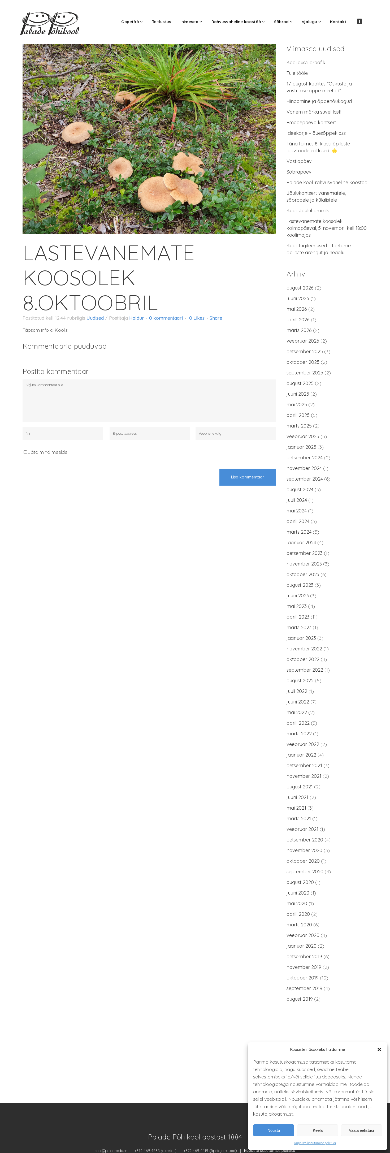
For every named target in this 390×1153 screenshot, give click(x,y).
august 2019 (300, 999)
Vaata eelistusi (361, 1130)
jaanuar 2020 (302, 946)
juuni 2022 (298, 702)
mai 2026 (297, 309)
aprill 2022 (298, 723)
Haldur (136, 318)
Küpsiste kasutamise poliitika (315, 1143)
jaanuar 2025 (301, 447)
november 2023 (304, 564)
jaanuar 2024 (301, 542)
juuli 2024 (297, 500)
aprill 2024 (298, 521)
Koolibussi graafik (306, 62)
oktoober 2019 (303, 978)
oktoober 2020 (303, 861)
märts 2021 (299, 818)
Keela (318, 1130)
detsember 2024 (305, 458)
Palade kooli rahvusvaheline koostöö (327, 182)
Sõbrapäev (299, 172)
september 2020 (305, 872)
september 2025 (305, 373)
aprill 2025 (298, 415)
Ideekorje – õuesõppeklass (316, 133)
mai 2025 (297, 404)
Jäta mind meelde (47, 452)
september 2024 (305, 479)
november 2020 (304, 850)
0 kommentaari (166, 318)
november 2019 (304, 967)
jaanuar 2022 (301, 755)
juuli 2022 (297, 691)
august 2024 (300, 489)
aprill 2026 (298, 320)
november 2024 (304, 468)
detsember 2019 (304, 956)
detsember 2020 (305, 840)
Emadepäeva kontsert (311, 122)
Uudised (95, 318)
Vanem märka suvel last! (314, 112)
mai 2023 (297, 606)
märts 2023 (299, 627)
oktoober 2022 (303, 659)
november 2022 (304, 649)
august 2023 (300, 585)
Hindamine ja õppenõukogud (319, 101)
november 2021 (304, 776)
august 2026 (300, 288)
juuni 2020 (298, 893)
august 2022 (300, 680)
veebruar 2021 (302, 829)
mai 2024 (297, 511)
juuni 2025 (298, 394)
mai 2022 (297, 712)
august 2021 (300, 787)
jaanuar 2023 (301, 638)
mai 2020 (297, 903)
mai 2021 (296, 808)
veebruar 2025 (303, 436)
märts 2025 (299, 426)
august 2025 (300, 383)
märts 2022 (299, 734)
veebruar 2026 (303, 341)
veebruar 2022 (303, 744)
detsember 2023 (305, 553)
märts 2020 (299, 925)
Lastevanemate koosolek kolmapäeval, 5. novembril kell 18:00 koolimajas (327, 228)
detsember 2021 (304, 765)
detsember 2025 (305, 351)
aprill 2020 (298, 914)
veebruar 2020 (303, 935)
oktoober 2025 (303, 362)
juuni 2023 (298, 596)
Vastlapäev (299, 161)
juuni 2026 (298, 298)
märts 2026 (299, 330)
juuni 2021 (297, 797)
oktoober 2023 (303, 574)
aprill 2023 (298, 617)
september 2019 (304, 988)
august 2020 (300, 882)
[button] (379, 1049)
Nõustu (273, 1130)
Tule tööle (297, 73)
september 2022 (305, 670)
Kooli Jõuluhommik (308, 211)
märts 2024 (299, 532)
